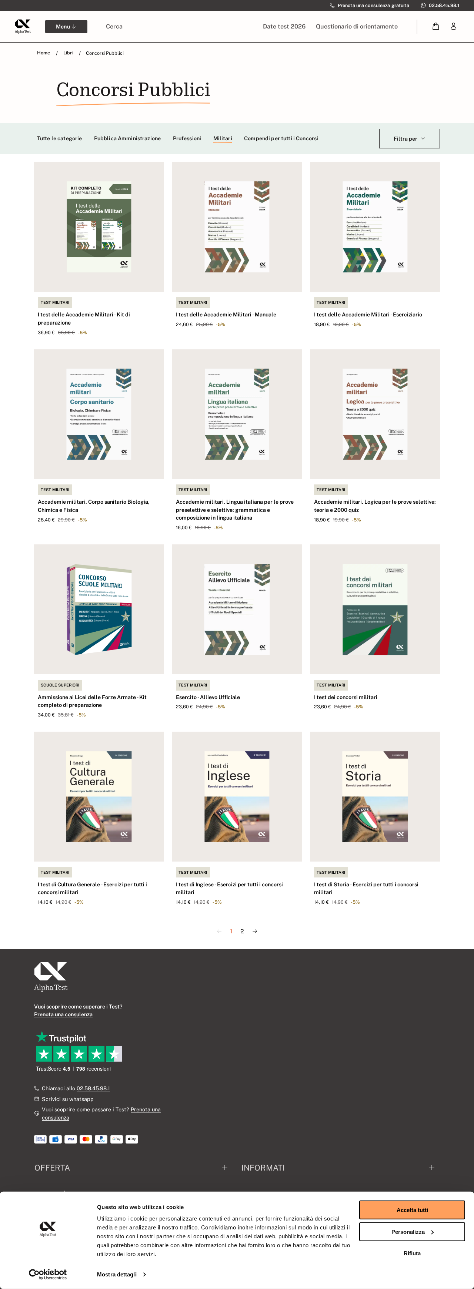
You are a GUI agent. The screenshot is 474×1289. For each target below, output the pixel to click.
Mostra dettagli (117, 1274)
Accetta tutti (412, 1210)
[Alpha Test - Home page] (22, 26)
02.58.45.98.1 (93, 1088)
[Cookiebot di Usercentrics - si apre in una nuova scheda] (48, 1274)
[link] (454, 26)
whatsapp (81, 1099)
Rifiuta (412, 1253)
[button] (436, 26)
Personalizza (408, 1231)
